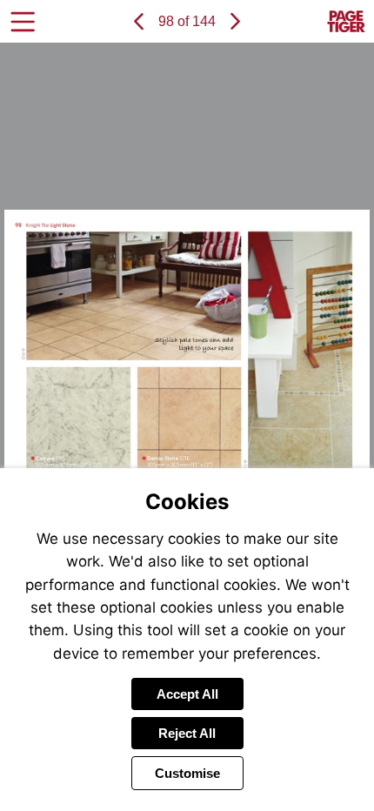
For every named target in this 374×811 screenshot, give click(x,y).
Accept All (187, 694)
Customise (187, 773)
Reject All (187, 733)
